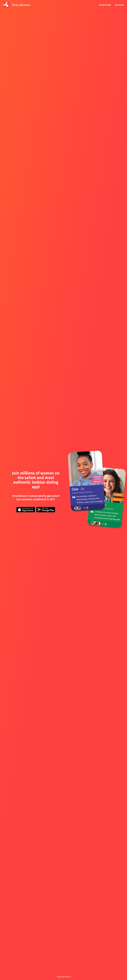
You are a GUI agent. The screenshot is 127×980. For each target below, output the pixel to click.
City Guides (119, 5)
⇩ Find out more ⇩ (63, 977)
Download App (105, 5)
